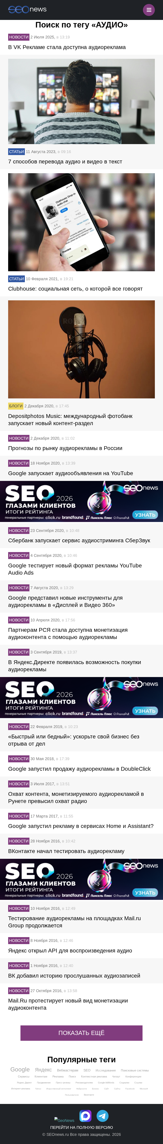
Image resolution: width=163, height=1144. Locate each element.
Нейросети (81, 1089)
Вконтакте (89, 1095)
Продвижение (44, 1082)
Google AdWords (106, 1082)
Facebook (130, 1089)
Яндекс (43, 1069)
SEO (86, 1070)
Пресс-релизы (63, 1082)
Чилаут (116, 1076)
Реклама (58, 1076)
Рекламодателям (84, 1082)
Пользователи (72, 1095)
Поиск (72, 1076)
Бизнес (95, 1089)
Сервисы (23, 1076)
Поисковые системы (135, 1070)
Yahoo (38, 1089)
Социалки (124, 1082)
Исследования (106, 1070)
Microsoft (144, 1089)
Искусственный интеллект (58, 1089)
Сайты (117, 1089)
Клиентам (41, 1076)
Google (20, 1069)
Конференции (133, 1076)
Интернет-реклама (20, 1088)
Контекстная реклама (94, 1076)
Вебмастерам (67, 1070)
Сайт (106, 1089)
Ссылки (138, 1082)
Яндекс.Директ (24, 1082)
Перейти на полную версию (81, 1127)
